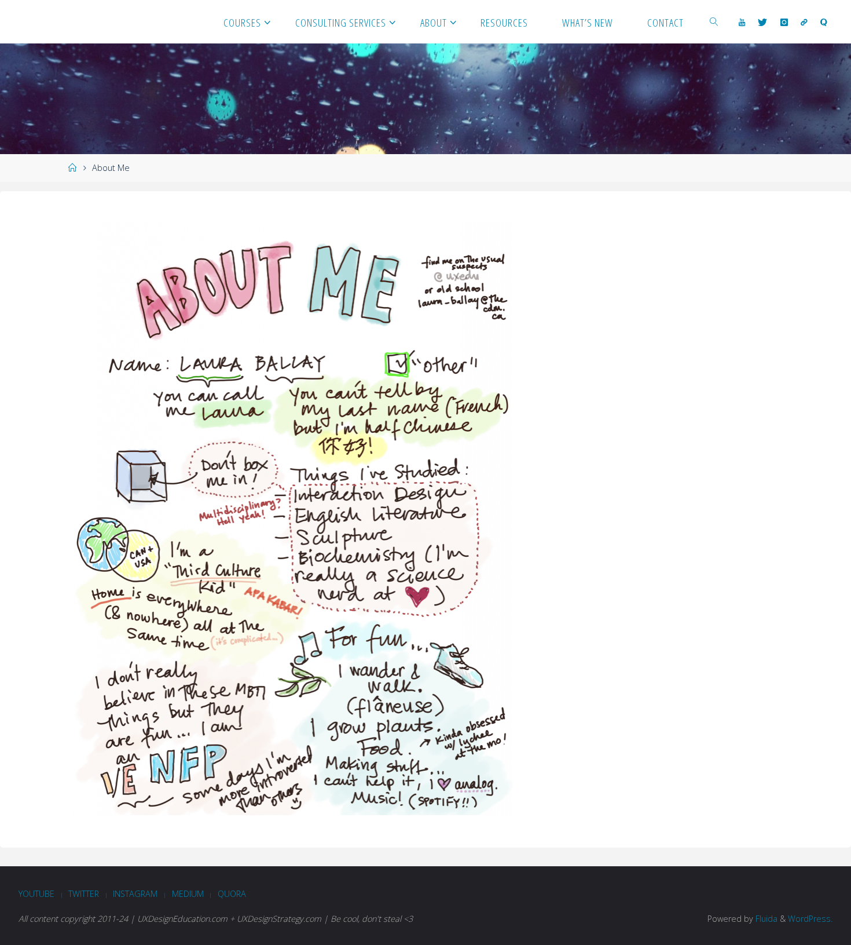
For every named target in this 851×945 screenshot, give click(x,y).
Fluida (765, 918)
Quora (232, 893)
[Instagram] (783, 22)
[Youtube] (741, 22)
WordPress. (810, 918)
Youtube (36, 893)
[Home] (72, 167)
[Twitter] (762, 22)
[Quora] (824, 22)
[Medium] (804, 22)
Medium (188, 893)
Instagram (135, 893)
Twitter (83, 893)
